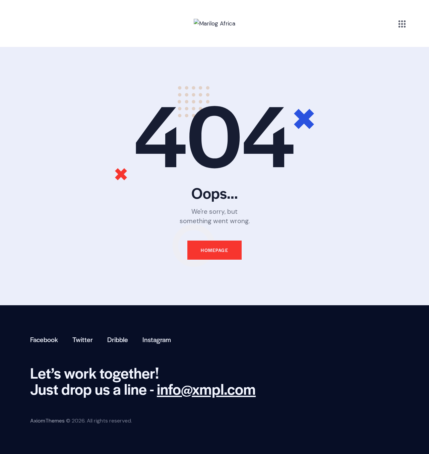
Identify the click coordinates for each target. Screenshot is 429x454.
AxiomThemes (47, 420)
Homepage (214, 250)
